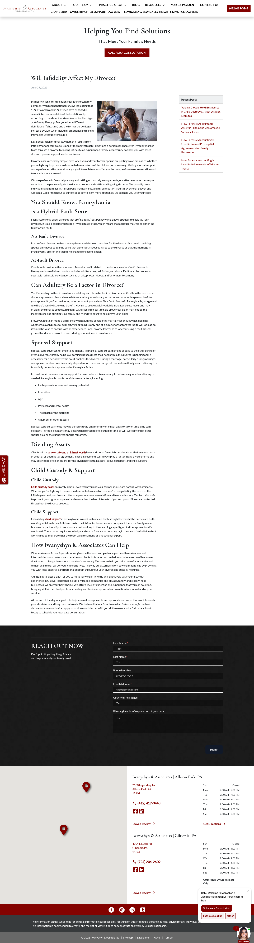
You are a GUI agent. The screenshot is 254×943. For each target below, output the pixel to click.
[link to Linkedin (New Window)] (141, 811)
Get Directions (212, 823)
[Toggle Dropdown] (66, 5)
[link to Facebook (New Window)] (135, 811)
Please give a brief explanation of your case (138, 711)
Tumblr (168, 937)
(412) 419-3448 (149, 803)
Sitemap (128, 937)
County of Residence (125, 697)
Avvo (157, 937)
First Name (119, 643)
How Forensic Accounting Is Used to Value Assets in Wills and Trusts (200, 164)
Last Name (119, 656)
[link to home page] (24, 8)
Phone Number (122, 670)
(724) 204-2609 (149, 862)
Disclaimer (143, 937)
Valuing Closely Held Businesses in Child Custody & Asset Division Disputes (200, 111)
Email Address (121, 684)
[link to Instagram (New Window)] (122, 910)
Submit (214, 749)
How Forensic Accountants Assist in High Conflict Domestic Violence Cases (200, 127)
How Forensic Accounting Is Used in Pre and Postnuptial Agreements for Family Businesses (197, 146)
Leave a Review (141, 823)
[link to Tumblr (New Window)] (142, 910)
